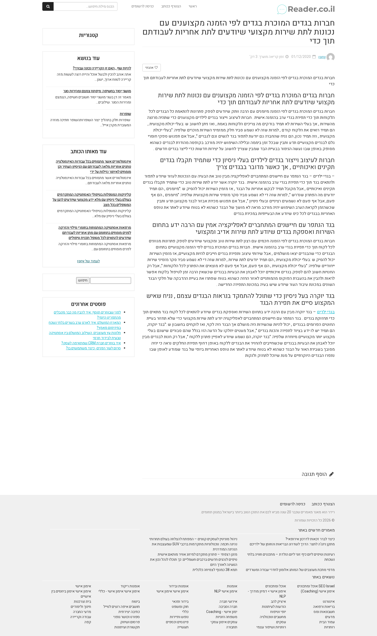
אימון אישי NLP (225, 591)
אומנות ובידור (178, 586)
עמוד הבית (327, 622)
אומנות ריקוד (130, 586)
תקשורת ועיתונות (127, 627)
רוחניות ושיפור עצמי (271, 627)
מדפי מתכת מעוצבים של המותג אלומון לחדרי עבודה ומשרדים (290, 569)
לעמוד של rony (88, 261)
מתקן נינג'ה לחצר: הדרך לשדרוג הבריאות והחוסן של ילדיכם (292, 544)
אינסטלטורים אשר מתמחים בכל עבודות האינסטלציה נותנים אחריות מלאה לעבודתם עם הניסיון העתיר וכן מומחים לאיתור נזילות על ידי (93, 166)
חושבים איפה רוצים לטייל (121, 606)
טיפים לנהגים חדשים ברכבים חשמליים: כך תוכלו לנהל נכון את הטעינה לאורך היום (193, 562)
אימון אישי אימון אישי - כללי (119, 591)
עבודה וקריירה (80, 617)
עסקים (281, 622)
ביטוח (136, 601)
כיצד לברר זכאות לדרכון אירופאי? (310, 539)
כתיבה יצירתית (129, 611)
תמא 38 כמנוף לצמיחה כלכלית (215, 569)
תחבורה (231, 627)
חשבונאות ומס (324, 611)
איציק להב (278, 601)
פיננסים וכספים (177, 622)
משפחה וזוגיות (226, 617)
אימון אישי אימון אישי (172, 591)
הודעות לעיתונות (274, 606)
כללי (185, 611)
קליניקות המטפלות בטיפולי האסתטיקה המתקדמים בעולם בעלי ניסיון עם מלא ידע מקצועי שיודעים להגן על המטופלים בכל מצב (92, 199)
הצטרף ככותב (171, 6)
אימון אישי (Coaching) (318, 591)
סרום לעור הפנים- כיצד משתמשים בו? (93, 348)
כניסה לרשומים (143, 6)
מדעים (330, 617)
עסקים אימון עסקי (224, 622)
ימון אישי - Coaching (221, 611)
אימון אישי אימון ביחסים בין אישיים (71, 594)
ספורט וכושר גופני (126, 617)
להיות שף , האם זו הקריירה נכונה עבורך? (102, 68)
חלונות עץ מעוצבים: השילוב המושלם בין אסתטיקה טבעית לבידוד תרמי (85, 335)
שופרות (125, 114)
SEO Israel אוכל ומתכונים (316, 586)
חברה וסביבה (228, 606)
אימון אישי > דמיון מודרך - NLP (267, 594)
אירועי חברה (228, 601)
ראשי (193, 6)
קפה (87, 622)
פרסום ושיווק (130, 622)
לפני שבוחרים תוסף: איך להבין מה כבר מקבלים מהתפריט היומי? (87, 315)
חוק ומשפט (180, 606)
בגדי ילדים (326, 312)
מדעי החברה (82, 611)
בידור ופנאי (180, 601)
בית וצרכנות (82, 601)
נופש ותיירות (179, 617)
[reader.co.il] (306, 6)
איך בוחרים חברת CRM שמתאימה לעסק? (91, 343)
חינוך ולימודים (81, 606)
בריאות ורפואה (324, 606)
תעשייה (182, 627)
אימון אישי (83, 586)
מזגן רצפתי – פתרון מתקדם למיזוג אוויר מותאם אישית (197, 554)
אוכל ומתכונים (275, 586)
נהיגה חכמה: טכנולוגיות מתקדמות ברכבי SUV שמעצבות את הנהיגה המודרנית (194, 546)
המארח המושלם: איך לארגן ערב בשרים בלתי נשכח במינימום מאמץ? (85, 325)
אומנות (232, 586)
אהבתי (149, 67)
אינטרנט (329, 601)
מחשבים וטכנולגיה (273, 617)
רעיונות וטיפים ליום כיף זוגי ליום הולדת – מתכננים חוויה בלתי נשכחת (291, 557)
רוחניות (329, 627)
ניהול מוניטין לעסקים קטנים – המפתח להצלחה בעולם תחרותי (193, 539)
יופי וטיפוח (278, 611)
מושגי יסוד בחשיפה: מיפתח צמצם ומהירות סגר (97, 91)
